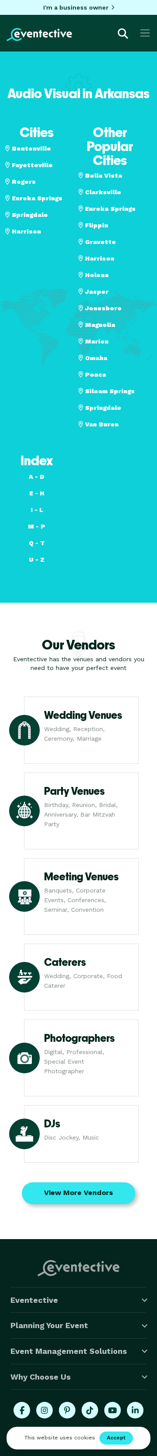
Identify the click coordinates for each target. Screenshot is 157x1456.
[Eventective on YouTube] (112, 1410)
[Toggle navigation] (145, 33)
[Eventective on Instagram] (44, 1410)
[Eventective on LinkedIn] (135, 1410)
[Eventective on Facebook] (22, 1410)
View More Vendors (78, 1192)
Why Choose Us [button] (40, 1376)
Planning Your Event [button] (49, 1325)
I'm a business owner (76, 7)
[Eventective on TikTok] (90, 1410)
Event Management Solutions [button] (68, 1351)
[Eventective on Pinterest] (67, 1410)
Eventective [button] (34, 1300)
